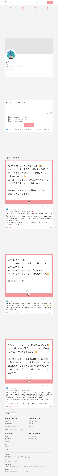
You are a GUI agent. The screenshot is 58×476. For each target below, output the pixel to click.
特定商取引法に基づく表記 (16, 471)
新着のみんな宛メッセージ (11, 423)
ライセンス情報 (42, 466)
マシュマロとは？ (9, 461)
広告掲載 (26, 471)
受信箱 (6, 436)
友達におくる (32, 423)
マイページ (7, 441)
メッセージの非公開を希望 (17, 121)
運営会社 (7, 471)
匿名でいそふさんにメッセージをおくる (15, 102)
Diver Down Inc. (10, 474)
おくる (29, 125)
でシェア (50, 227)
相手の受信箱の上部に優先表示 (18, 117)
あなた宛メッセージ (9, 421)
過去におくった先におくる (35, 421)
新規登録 (7, 446)
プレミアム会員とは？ (34, 436)
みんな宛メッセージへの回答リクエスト (14, 429)
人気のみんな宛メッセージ (11, 426)
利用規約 (18, 466)
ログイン (50, 2)
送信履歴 (8, 438)
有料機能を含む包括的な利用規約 (29, 466)
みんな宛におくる (33, 426)
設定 (6, 444)
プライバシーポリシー (10, 466)
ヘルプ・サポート (18, 461)
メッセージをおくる (13, 227)
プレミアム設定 (32, 438)
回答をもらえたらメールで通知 (18, 119)
